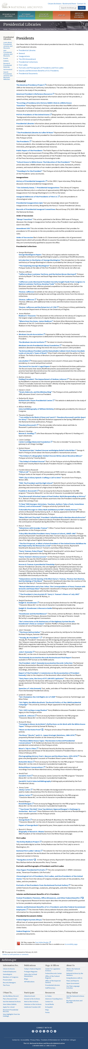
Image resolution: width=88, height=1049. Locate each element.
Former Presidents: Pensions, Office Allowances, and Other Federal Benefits (48, 898)
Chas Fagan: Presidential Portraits (30, 870)
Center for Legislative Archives (52, 970)
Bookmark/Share (69, 3)
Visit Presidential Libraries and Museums (7, 53)
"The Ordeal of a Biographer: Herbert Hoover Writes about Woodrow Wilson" (50, 456)
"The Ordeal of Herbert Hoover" (32, 461)
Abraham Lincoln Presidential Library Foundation (39, 345)
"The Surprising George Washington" (34, 266)
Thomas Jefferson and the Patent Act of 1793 (37, 307)
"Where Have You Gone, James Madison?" (36, 321)
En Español (49, 1007)
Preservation (7, 980)
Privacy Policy (35, 1040)
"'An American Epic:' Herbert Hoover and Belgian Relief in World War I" (48, 450)
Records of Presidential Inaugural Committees (35, 209)
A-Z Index (48, 996)
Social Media (49, 1004)
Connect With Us (44, 1027)
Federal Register (23, 931)
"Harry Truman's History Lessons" (33, 557)
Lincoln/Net (24, 361)
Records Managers (9, 982)
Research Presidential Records (10, 1011)
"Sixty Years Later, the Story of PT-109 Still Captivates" (41, 678)
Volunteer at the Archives (32, 1004)
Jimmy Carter (24, 789)
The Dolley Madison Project (28, 842)
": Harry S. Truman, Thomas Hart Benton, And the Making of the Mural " (52, 580)
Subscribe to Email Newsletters (30, 975)
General (22, 53)
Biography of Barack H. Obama (31, 831)
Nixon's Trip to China (27, 748)
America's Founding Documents (79, 15)
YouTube (47, 1031)
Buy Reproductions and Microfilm (74, 1001)
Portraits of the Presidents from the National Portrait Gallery (42, 885)
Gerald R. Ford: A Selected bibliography (35, 781)
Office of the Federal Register (52, 977)
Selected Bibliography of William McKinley (36, 409)
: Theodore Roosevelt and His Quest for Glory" (52, 418)
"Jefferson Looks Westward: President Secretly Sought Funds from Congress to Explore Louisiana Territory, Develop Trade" (52, 283)
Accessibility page (71, 944)
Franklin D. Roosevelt (28, 491)
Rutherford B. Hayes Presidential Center (35, 400)
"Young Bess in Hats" (25, 860)
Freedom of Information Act (50, 1040)
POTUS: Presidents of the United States (33, 114)
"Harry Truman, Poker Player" (31, 551)
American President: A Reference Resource (34, 94)
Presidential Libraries (27, 50)
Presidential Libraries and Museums (21, 29)
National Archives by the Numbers (74, 974)
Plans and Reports (72, 981)
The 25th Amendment (27, 59)
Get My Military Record (10, 996)
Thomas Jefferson (26, 292)
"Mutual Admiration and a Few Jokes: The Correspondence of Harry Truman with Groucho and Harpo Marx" (52, 587)
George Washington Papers (30, 254)
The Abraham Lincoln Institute (31, 342)
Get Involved (7, 69)
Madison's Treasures (27, 316)
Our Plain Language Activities (73, 987)
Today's (32, 969)
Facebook (33, 1031)
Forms (47, 1012)
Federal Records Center (53, 973)
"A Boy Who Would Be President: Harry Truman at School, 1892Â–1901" (47, 533)
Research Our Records (9, 15)
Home (5, 29)
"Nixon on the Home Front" (30, 729)
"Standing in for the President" (29, 171)
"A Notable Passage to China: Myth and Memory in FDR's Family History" (48, 509)
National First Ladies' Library (28, 851)
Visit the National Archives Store (75, 997)
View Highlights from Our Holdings (11, 1015)
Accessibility (25, 1040)
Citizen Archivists (55, 3)
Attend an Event (29, 996)
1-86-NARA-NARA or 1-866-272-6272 (44, 1046)
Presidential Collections (28, 62)
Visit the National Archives (12, 1001)
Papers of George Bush (28, 825)
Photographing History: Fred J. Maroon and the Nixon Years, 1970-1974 (48, 756)
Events (5, 58)
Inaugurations (24, 56)
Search (81, 8)
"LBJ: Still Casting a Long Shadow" (33, 710)
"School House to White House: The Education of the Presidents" (43, 162)
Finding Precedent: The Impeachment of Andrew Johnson (43, 379)
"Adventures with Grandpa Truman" (33, 528)
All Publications (29, 982)
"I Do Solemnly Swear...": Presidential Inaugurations (37, 187)
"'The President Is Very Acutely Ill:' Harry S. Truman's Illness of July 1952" (49, 594)
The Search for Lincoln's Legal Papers (34, 366)
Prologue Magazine (30, 972)
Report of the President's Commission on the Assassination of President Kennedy (49, 674)
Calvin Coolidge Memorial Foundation (34, 442)
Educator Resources (44, 15)
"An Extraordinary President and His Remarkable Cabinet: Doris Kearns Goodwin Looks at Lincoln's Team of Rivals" (52, 352)
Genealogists (7, 974)
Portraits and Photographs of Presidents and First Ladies (41, 68)
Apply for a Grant (9, 1007)
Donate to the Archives (32, 999)
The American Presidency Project (30, 85)
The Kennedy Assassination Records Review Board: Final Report (45, 657)
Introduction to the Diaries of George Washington (39, 260)
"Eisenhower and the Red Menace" (33, 614)
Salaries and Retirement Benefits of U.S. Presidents (39, 70)
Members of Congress (10, 977)
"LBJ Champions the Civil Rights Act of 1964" (37, 697)
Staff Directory (50, 988)
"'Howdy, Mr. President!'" (29, 637)
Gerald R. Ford (25, 776)
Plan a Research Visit (10, 999)
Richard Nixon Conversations (31, 767)
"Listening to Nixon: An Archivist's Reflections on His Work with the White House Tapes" (52, 725)
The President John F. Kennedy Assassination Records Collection (46, 663)
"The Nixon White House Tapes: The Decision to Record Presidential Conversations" (47, 742)
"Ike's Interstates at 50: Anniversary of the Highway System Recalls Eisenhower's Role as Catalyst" (47, 622)
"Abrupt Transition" (24, 219)
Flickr (55, 1031)
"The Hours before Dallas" (30, 632)
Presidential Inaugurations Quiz (29, 203)
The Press (6, 985)
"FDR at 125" (24, 472)
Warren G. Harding (26, 433)
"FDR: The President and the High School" (36, 483)
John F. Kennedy (25, 652)
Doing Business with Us (74, 978)
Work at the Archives (31, 1001)
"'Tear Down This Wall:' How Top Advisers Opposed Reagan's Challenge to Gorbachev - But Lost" (49, 810)
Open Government (72, 983)
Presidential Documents (28, 73)
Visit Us (61, 15)
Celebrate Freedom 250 (32, 1007)
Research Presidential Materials (46, 29)
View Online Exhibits (9, 1004)
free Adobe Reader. (42, 942)
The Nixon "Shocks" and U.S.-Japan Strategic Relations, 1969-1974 (46, 735)
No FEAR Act (65, 1040)
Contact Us (81, 3)
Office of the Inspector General (53, 982)
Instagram (40, 1031)
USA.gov (73, 1040)
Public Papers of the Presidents (29, 150)
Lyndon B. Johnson (27, 715)
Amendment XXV (23, 228)
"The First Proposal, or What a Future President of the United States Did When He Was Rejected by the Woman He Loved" (52, 544)
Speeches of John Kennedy (30, 688)
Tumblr (44, 1031)
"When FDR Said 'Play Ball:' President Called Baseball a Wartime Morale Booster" (52, 517)
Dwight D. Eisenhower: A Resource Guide (35, 608)
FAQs (47, 1010)
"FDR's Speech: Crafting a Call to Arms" (40, 477)
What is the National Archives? (73, 970)
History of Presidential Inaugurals (30, 181)
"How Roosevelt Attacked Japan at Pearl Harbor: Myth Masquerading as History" (52, 496)
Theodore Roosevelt (27, 425)
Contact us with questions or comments (15, 954)
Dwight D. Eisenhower (28, 602)
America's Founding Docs (54, 999)
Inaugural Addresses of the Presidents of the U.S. (37, 196)
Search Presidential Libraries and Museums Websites (7, 75)
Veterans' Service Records (26, 15)
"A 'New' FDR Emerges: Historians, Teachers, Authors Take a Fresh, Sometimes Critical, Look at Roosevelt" (51, 505)
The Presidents (22, 141)
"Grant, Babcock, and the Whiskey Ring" (35, 392)
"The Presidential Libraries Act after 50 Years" (35, 132)
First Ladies (23, 65)
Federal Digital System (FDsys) (29, 919)
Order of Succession (24, 237)
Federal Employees (9, 972)
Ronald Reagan (25, 803)
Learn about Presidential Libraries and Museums (7, 45)
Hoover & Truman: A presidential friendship (36, 564)
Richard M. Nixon (26, 762)
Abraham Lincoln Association (31, 334)
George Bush (24, 820)
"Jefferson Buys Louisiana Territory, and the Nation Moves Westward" (48, 274)
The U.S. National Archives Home (22, 5)
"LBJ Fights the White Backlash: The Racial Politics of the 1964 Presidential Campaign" (50, 703)
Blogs (26, 979)
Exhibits (6, 61)
